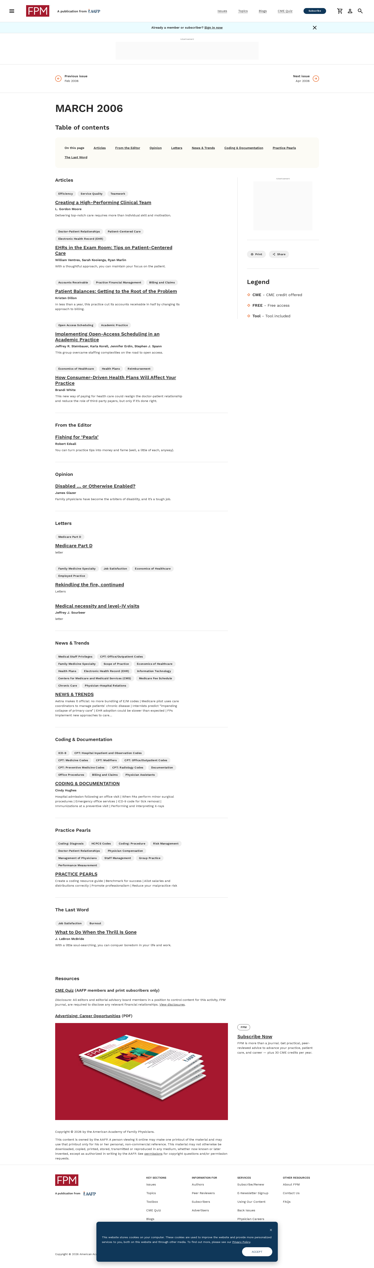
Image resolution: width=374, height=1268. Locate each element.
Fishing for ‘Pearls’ (77, 437)
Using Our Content (251, 1202)
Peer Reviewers (203, 1193)
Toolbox (152, 1202)
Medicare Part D (73, 545)
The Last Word (76, 157)
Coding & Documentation (243, 148)
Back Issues (246, 1210)
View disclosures (172, 1004)
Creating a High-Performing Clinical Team (103, 202)
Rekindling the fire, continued (89, 584)
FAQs (287, 1202)
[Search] (360, 11)
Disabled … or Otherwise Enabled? (95, 486)
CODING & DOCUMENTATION (87, 783)
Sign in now (213, 27)
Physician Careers (250, 1219)
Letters (176, 148)
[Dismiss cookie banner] (271, 1229)
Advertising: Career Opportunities (88, 1015)
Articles (100, 148)
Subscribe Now (254, 1036)
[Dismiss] (314, 27)
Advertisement (187, 39)
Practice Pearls (284, 148)
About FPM (291, 1184)
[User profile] (350, 11)
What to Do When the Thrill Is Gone (96, 932)
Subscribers (201, 1202)
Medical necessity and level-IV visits (97, 606)
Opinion (156, 148)
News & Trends (203, 148)
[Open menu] (11, 11)
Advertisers (200, 1210)
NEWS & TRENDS (74, 694)
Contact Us (291, 1193)
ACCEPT (257, 1251)
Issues (222, 11)
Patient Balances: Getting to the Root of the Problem (116, 291)
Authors (198, 1184)
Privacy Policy (241, 1242)
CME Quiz (285, 11)
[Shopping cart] (340, 11)
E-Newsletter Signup (252, 1193)
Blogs (263, 11)
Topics (243, 11)
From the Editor (127, 148)
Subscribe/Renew (250, 1184)
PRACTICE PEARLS (76, 874)
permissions (153, 1154)
